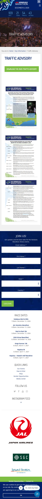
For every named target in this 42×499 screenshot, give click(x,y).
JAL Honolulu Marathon (21, 325)
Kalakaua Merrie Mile (21, 319)
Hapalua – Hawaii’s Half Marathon (21, 356)
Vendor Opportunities (21, 376)
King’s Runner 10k (21, 343)
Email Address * (21, 245)
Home (11, 51)
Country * (21, 290)
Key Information (20, 51)
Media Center (21, 379)
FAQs (21, 374)
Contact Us (29, 481)
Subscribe (8, 303)
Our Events (21, 369)
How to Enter (21, 371)
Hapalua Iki (21, 350)
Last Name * (21, 268)
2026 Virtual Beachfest (21, 337)
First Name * (21, 256)
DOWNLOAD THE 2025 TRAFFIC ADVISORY (22, 69)
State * (21, 279)
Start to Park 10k (21, 331)
